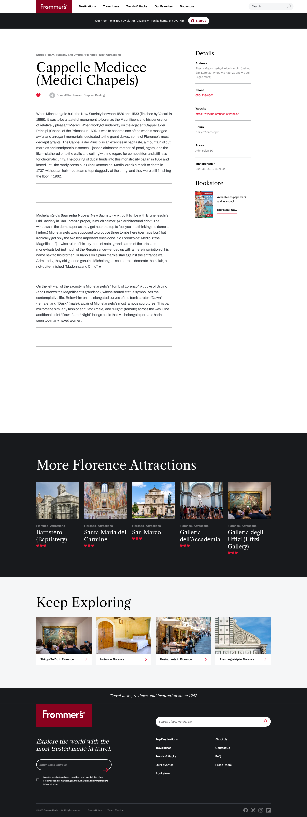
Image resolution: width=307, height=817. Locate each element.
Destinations (87, 6)
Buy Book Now (227, 210)
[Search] (265, 721)
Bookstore (187, 6)
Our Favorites (164, 6)
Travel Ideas (111, 6)
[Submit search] (290, 6)
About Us (221, 739)
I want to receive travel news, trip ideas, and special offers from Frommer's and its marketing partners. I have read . (75, 781)
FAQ (218, 756)
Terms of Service (115, 810)
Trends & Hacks (136, 6)
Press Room (223, 764)
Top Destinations (167, 739)
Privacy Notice (95, 810)
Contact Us (222, 747)
